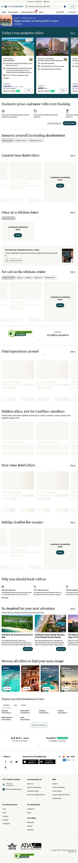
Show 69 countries (39, 725)
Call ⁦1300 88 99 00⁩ (15, 260)
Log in (72, 6)
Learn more (5, 597)
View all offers (18, 24)
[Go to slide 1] (38, 340)
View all (60, 186)
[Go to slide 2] (40, 340)
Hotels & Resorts (6, 712)
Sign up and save (69, 123)
